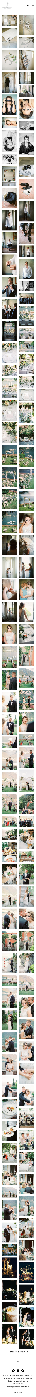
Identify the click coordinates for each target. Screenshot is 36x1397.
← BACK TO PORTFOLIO (18, 1352)
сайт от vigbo (18, 1392)
